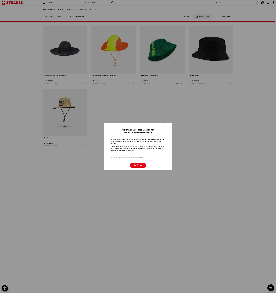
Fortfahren (138, 165)
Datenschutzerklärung (136, 157)
